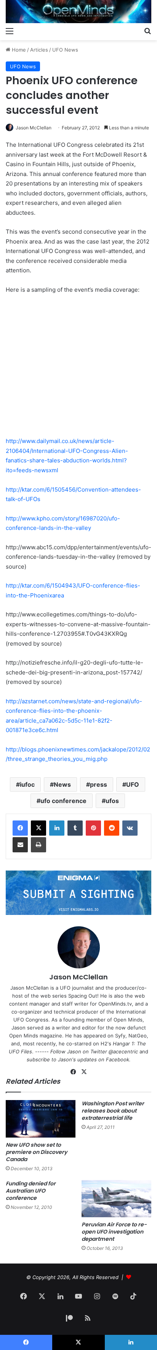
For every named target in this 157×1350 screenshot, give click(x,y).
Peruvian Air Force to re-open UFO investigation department (114, 1232)
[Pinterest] (93, 828)
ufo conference (63, 801)
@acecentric (123, 1051)
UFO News (65, 50)
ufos (112, 801)
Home (18, 50)
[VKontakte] (130, 828)
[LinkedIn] (56, 828)
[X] (38, 828)
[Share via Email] (20, 844)
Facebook (117, 1059)
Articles (39, 50)
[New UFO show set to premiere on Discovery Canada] (40, 1119)
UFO (132, 784)
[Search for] (147, 30)
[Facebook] (20, 828)
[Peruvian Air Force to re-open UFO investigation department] (116, 1198)
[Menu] (9, 30)
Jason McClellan (33, 127)
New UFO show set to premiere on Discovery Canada (36, 1152)
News (62, 784)
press (98, 784)
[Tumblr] (75, 828)
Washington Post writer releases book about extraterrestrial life (113, 1111)
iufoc (27, 784)
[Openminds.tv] (78, 11)
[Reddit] (111, 828)
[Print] (38, 844)
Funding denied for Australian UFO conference (31, 1191)
